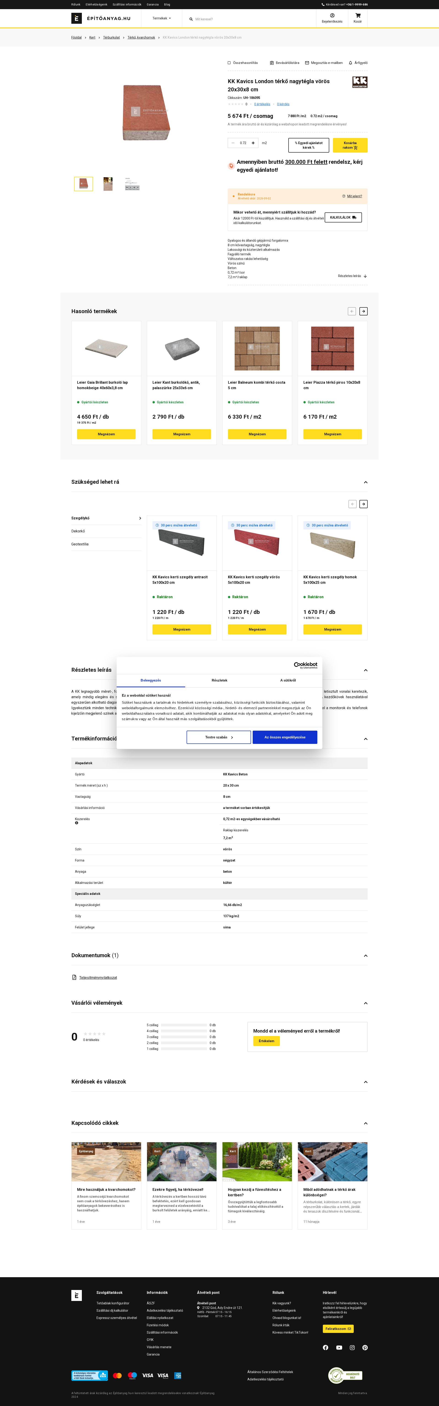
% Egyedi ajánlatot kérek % (309, 145)
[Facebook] (325, 1348)
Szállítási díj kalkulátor (112, 1310)
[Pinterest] (365, 1348)
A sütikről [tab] (288, 680)
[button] (161, 18)
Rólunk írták (281, 1325)
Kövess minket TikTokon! (290, 1332)
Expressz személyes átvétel (116, 1318)
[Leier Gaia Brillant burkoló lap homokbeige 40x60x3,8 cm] (106, 348)
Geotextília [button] (79, 544)
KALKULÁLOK (340, 217)
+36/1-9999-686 (357, 4)
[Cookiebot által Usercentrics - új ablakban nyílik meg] (297, 665)
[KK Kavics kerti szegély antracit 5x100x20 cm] (182, 543)
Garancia (153, 4)
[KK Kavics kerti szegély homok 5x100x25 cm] (332, 543)
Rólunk (75, 4)
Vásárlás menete (159, 1347)
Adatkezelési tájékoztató (165, 1310)
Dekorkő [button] (78, 531)
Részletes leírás (349, 276)
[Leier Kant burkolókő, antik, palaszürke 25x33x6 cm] (182, 348)
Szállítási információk (127, 4)
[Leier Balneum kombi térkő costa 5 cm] (257, 348)
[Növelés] (253, 143)
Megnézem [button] (106, 434)
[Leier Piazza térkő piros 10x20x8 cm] (332, 348)
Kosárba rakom (350, 145)
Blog (167, 4)
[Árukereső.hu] (345, 1375)
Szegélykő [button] (80, 518)
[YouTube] (339, 1348)
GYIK (150, 1340)
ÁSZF (151, 1303)
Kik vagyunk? (282, 1303)
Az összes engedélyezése (285, 737)
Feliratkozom (336, 1329)
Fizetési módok (158, 1325)
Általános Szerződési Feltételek (270, 1372)
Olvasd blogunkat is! (287, 1318)
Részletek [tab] (220, 680)
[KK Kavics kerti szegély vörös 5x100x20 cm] (257, 543)
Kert (157, 1151)
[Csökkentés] (233, 143)
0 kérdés (283, 104)
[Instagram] (352, 1348)
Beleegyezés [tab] (151, 680)
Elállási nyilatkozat (160, 1318)
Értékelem (266, 1041)
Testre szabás (216, 737)
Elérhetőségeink (96, 4)
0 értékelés (262, 104)
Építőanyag (86, 1151)
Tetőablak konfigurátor (112, 1303)
